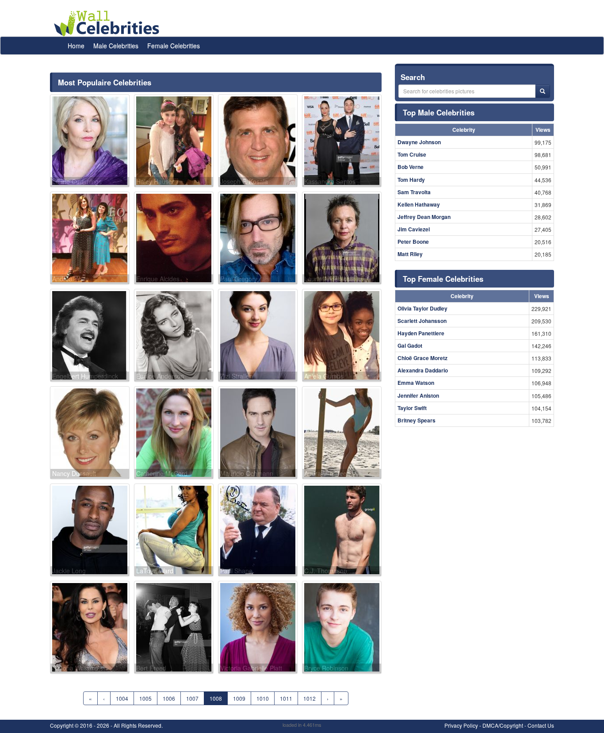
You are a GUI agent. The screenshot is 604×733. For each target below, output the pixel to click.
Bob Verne (411, 167)
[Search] (542, 91)
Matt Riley (410, 254)
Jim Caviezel (414, 229)
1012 (309, 698)
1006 (169, 698)
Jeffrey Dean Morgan (424, 217)
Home (76, 45)
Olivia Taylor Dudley (422, 308)
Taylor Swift (412, 408)
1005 (145, 698)
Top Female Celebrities (443, 278)
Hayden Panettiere (421, 333)
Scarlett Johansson (422, 321)
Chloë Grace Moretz (422, 358)
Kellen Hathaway (419, 204)
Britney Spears (417, 420)
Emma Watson (416, 383)
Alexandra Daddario (423, 370)
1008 (216, 698)
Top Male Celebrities (438, 112)
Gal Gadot (410, 345)
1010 (262, 698)
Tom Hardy (411, 180)
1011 (286, 698)
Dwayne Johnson (419, 142)
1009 (239, 698)
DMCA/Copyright (502, 725)
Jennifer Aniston (418, 395)
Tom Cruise (412, 154)
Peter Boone (413, 242)
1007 (192, 698)
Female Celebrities (173, 45)
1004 (122, 698)
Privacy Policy (461, 725)
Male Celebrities (115, 45)
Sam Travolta (414, 192)
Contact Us (541, 725)
